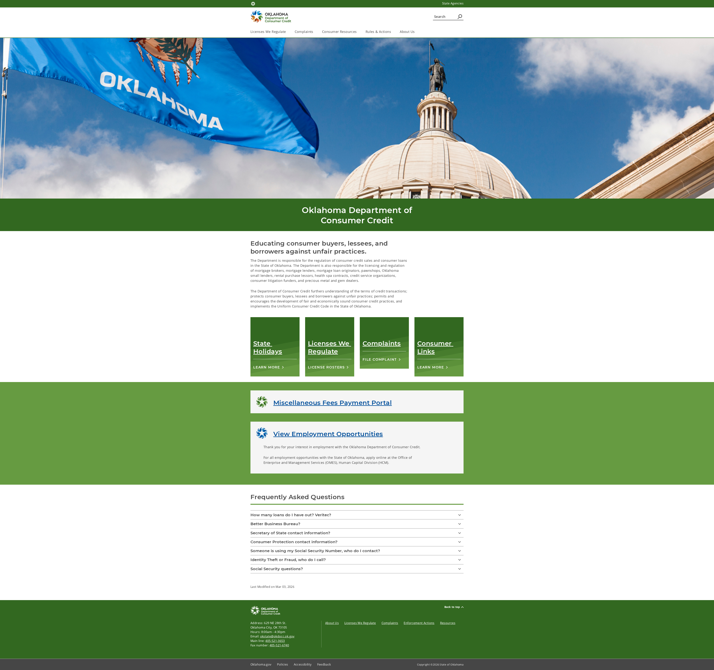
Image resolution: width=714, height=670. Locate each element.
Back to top (452, 607)
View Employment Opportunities (328, 434)
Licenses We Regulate (268, 31)
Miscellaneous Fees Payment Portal (332, 403)
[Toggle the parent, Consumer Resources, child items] (358, 31)
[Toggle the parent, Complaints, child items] (314, 31)
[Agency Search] (460, 16)
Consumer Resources (339, 31)
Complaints (304, 31)
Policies (282, 664)
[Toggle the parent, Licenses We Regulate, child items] (287, 31)
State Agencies (453, 3)
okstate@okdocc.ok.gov (277, 636)
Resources (447, 623)
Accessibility (303, 664)
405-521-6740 (279, 645)
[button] (268, 367)
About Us (407, 31)
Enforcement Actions (419, 623)
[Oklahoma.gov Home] (253, 3)
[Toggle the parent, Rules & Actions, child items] (392, 31)
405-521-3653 (275, 641)
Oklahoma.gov (260, 664)
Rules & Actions (378, 31)
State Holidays (267, 347)
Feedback (324, 664)
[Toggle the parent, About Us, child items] (416, 31)
